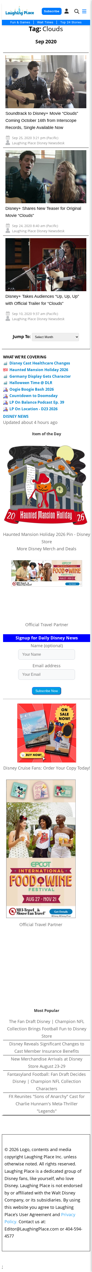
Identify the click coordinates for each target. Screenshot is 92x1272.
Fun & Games (20, 22)
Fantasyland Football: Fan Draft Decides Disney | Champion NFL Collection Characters (46, 1081)
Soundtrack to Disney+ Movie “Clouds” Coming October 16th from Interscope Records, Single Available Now (41, 120)
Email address (47, 665)
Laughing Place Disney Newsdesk (38, 143)
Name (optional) (47, 645)
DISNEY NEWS (16, 416)
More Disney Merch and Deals (46, 548)
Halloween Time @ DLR (30, 382)
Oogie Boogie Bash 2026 (31, 389)
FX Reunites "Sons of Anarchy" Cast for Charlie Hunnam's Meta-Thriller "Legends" (47, 1104)
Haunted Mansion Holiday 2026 (38, 369)
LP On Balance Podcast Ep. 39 (36, 402)
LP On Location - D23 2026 (33, 408)
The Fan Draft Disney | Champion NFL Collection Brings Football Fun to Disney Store (46, 1029)
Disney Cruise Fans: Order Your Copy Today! (46, 768)
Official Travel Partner (46, 624)
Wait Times (45, 22)
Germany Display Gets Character (40, 376)
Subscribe (51, 11)
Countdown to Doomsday (33, 395)
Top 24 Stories (71, 22)
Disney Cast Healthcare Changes (39, 363)
